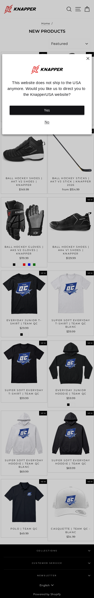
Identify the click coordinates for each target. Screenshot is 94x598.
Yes (47, 110)
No (47, 122)
